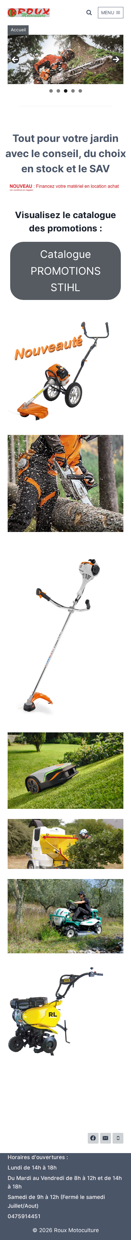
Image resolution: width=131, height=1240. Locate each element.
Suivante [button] (116, 59)
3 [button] (65, 91)
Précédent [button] (15, 59)
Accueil (18, 29)
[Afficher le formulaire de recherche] (89, 12)
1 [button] (51, 91)
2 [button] (58, 91)
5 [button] (80, 91)
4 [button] (73, 91)
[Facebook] (93, 1138)
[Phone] (118, 1138)
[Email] (105, 1138)
